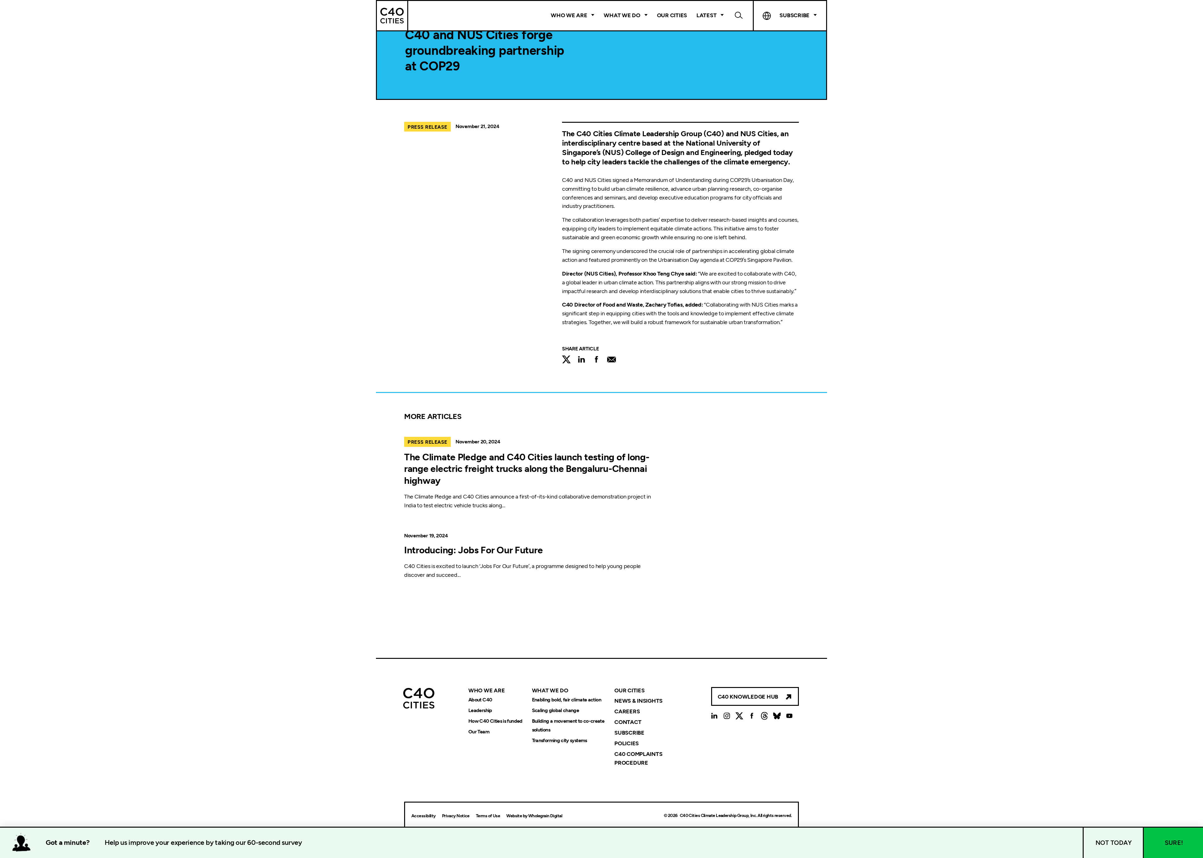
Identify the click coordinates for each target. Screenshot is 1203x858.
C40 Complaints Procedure (638, 758)
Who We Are (569, 15)
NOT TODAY (1114, 842)
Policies (626, 743)
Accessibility (423, 816)
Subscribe (629, 732)
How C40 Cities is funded (495, 721)
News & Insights (638, 700)
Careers (627, 711)
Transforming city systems (559, 740)
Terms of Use (488, 816)
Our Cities (672, 15)
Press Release (427, 127)
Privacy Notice (456, 816)
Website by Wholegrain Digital (534, 816)
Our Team (478, 732)
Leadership (480, 710)
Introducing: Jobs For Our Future (473, 550)
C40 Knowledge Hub (748, 696)
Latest (706, 15)
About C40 (480, 700)
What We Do (622, 15)
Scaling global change (555, 710)
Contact (627, 722)
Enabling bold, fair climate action (566, 700)
